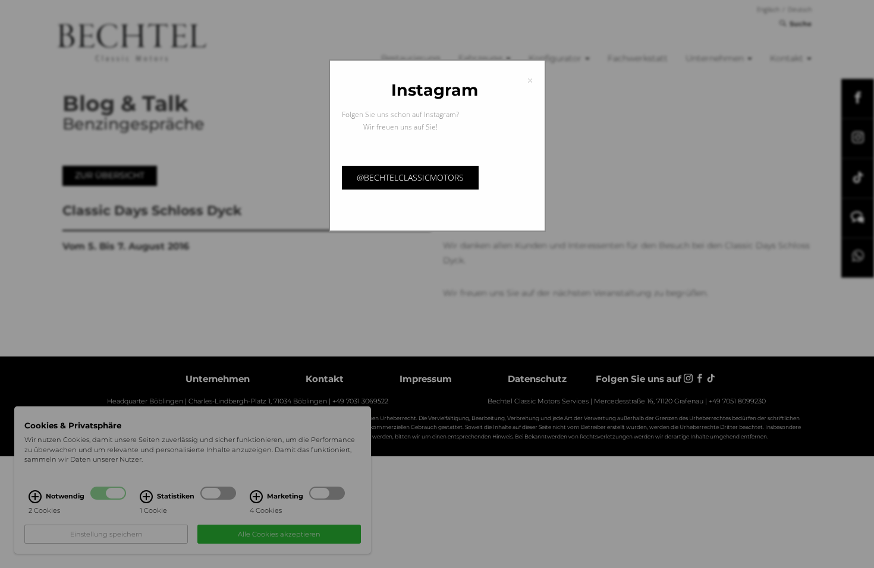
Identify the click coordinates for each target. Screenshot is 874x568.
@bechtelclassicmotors (410, 177)
